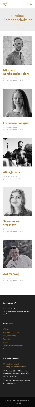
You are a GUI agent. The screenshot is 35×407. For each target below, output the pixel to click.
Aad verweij (11, 274)
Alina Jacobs (11, 172)
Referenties (6, 339)
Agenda (5, 342)
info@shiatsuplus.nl (12, 364)
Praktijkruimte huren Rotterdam (13, 346)
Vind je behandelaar (9, 336)
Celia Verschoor (11, 80)
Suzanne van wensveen (11, 223)
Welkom (6, 329)
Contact (5, 349)
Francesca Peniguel (16, 123)
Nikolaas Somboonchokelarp (16, 72)
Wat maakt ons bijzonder (11, 332)
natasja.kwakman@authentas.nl (16, 367)
